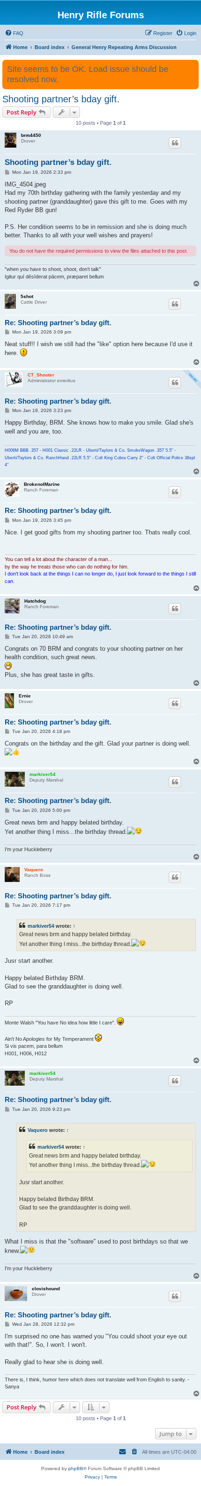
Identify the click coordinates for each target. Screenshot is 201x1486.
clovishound (46, 1288)
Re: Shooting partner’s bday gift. (58, 323)
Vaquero (33, 869)
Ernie (25, 695)
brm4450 (31, 135)
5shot (27, 296)
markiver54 (42, 774)
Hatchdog (35, 601)
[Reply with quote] (175, 143)
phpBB (75, 1468)
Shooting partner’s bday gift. (61, 99)
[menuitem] (14, 33)
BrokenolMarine (42, 484)
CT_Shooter (41, 374)
